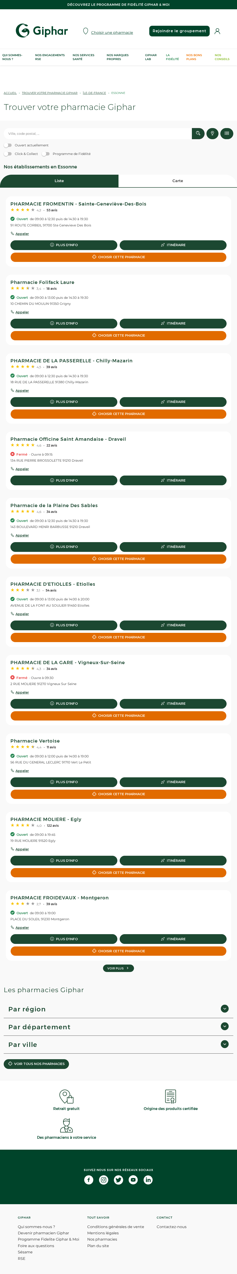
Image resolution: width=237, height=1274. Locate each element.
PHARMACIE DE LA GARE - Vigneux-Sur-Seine (67, 662)
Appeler (22, 234)
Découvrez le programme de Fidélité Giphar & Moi (118, 5)
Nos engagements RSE (50, 57)
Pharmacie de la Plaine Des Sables (54, 505)
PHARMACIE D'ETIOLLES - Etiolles (52, 584)
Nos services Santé (83, 57)
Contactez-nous (172, 1227)
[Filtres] (226, 133)
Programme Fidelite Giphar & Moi (48, 1239)
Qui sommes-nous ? (12, 57)
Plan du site (98, 1246)
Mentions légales (103, 1233)
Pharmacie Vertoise (35, 741)
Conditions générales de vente (115, 1227)
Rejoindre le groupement (179, 31)
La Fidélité (172, 57)
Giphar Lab (151, 57)
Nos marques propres (118, 57)
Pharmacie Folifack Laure (42, 282)
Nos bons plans (194, 57)
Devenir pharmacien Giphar (43, 1233)
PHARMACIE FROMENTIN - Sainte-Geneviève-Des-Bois (78, 204)
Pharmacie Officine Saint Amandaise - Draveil (68, 439)
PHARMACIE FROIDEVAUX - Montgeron (59, 898)
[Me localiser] (212, 133)
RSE (21, 1258)
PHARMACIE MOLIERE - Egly (45, 819)
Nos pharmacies (102, 1239)
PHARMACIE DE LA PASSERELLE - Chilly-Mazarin (71, 361)
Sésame (25, 1252)
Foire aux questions (36, 1246)
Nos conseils (222, 57)
